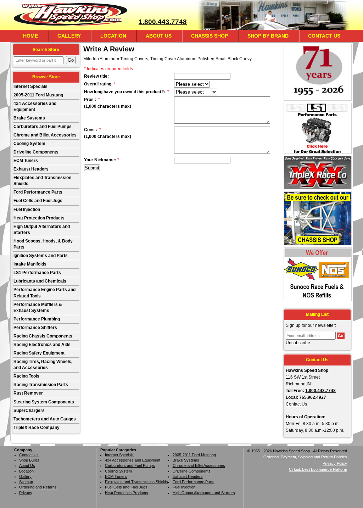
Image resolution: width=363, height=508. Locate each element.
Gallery (69, 36)
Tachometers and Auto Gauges (44, 419)
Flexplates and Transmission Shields (42, 180)
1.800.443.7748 (163, 22)
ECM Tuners (25, 160)
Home (30, 36)
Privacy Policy (335, 463)
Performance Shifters (35, 327)
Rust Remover (28, 393)
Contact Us (324, 36)
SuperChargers (29, 410)
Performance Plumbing (36, 319)
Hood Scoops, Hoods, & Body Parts (43, 244)
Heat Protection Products (39, 218)
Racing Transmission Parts (40, 385)
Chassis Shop (209, 36)
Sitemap (26, 482)
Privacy (25, 493)
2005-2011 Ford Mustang (38, 95)
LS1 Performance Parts (37, 272)
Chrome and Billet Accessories (45, 135)
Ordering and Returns (38, 487)
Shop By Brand (268, 36)
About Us (159, 36)
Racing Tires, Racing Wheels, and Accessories (42, 364)
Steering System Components (43, 402)
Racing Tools (26, 376)
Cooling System (29, 143)
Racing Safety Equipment (39, 353)
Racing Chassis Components (42, 336)
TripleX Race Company (36, 427)
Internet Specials (30, 86)
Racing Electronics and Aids (42, 344)
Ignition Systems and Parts (40, 255)
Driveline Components (35, 152)
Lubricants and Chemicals (39, 281)
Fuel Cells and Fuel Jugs (37, 201)
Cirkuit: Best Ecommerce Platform (318, 469)
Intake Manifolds (29, 264)
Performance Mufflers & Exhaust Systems (37, 307)
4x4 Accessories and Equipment (34, 106)
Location (113, 36)
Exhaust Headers (31, 169)
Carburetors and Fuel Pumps (42, 126)
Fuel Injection (26, 209)
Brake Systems (29, 118)
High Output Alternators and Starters (41, 229)
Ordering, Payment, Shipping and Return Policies (305, 457)
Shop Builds (29, 460)
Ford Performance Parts (37, 192)
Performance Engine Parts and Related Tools (44, 293)
